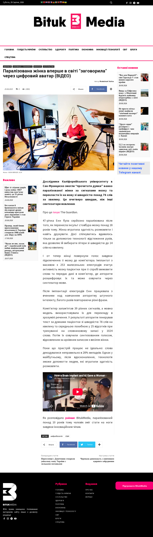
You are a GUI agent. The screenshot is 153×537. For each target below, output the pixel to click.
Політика (59, 504)
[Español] (63, 2)
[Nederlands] (46, 2)
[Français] (51, 2)
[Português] (58, 2)
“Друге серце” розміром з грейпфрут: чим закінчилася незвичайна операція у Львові (129, 130)
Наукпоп (37, 66)
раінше (70, 418)
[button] (111, 2)
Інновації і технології (22, 66)
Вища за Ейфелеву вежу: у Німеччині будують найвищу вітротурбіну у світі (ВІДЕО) (128, 95)
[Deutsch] (53, 2)
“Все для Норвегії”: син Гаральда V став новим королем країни (128, 78)
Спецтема (59, 522)
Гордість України (63, 493)
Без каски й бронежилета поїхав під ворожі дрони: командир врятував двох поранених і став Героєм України (15, 211)
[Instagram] (130, 2)
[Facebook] (127, 2)
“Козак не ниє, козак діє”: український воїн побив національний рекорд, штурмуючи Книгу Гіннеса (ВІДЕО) (15, 249)
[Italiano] (56, 2)
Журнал (88, 497)
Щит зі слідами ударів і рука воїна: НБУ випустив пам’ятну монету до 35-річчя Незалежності (15, 192)
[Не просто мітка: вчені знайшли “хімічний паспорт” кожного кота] (144, 111)
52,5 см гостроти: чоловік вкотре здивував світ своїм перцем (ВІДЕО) (128, 148)
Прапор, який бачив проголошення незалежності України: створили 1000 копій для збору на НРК (15, 230)
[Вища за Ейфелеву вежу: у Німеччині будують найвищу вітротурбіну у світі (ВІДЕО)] (144, 93)
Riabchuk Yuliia (107, 81)
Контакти (89, 493)
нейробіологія (56, 436)
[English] (49, 2)
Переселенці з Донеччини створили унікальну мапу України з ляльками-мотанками (58, 461)
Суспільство (48, 66)
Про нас (89, 490)
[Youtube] (138, 2)
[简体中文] (44, 2)
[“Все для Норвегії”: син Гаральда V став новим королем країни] (144, 77)
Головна (59, 490)
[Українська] (65, 2)
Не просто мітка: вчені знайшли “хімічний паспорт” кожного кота (128, 112)
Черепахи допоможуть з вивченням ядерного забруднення (97, 460)
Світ (57, 515)
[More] (111, 89)
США (67, 436)
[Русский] (61, 2)
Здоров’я (59, 501)
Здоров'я (7, 66)
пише (56, 212)
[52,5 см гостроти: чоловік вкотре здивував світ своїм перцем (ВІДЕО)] (144, 147)
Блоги (58, 518)
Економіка (60, 508)
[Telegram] (134, 2)
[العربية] (41, 2)
